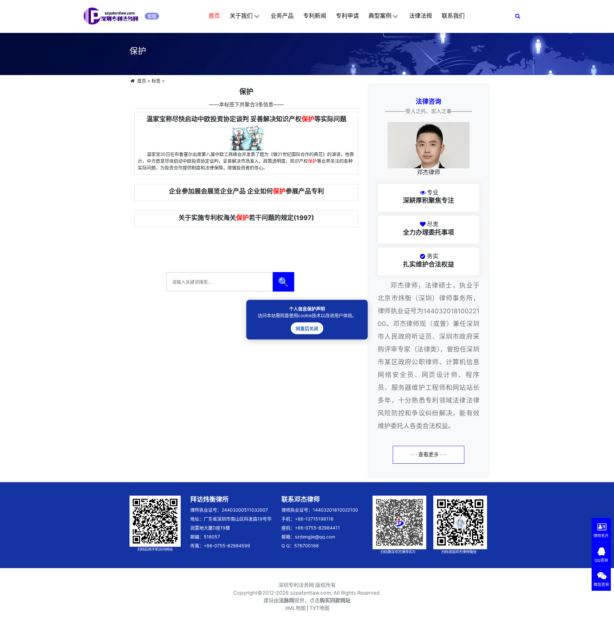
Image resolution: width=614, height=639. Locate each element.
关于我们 (241, 15)
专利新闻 (314, 15)
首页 (214, 15)
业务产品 (282, 15)
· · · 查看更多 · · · (428, 455)
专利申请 (347, 15)
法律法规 (420, 15)
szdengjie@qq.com (315, 536)
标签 (156, 80)
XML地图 (295, 608)
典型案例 (379, 15)
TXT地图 (319, 608)
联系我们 (453, 15)
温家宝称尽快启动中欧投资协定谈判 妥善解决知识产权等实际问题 (246, 119)
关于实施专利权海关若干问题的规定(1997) (246, 218)
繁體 (151, 16)
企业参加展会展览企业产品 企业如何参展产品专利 (246, 191)
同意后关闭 (307, 328)
